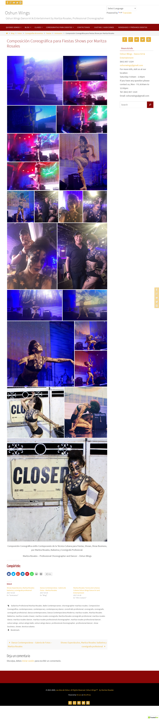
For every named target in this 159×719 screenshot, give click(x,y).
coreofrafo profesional (73, 609)
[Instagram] (20, 3)
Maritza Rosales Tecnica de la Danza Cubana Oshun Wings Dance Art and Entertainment (86, 590)
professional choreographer (63, 623)
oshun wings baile (26, 623)
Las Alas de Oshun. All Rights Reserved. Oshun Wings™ (77, 690)
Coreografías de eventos (34, 33)
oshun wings (12, 623)
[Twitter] (17, 3)
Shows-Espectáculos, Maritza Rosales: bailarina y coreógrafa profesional (83, 644)
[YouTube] (14, 3)
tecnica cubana (28, 626)
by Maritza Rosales (106, 690)
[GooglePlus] (11, 3)
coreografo (99, 609)
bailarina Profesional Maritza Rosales (26, 605)
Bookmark (15, 630)
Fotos (20, 33)
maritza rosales (81, 612)
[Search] (150, 104)
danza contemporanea (37, 612)
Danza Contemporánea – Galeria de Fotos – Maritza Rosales (30, 644)
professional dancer (84, 623)
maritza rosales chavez (25, 616)
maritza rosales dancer (22, 619)
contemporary (39, 609)
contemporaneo (26, 609)
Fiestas (48, 33)
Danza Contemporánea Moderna (61, 612)
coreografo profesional (17, 612)
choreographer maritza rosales (75, 605)
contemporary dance (55, 609)
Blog (12, 33)
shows (18, 626)
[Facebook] (8, 3)
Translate (127, 12)
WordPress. (87, 695)
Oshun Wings (17, 13)
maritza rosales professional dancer (86, 619)
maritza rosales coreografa (46, 616)
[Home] (7, 33)
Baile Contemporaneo (52, 605)
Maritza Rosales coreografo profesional (75, 616)
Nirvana (79, 695)
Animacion (58, 33)
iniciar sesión (28, 660)
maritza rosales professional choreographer (51, 619)
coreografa (89, 609)
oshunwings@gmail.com (131, 65)
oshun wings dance (43, 623)
